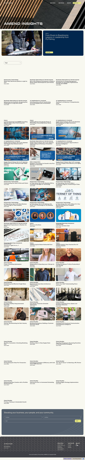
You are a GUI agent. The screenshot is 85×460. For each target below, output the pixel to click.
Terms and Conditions (33, 454)
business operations (61, 445)
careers (69, 445)
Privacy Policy (41, 454)
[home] (8, 3)
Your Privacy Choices (77, 458)
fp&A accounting (60, 448)
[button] (13, 62)
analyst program (69, 447)
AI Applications (60, 444)
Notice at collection (67, 458)
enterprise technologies (60, 447)
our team (69, 444)
